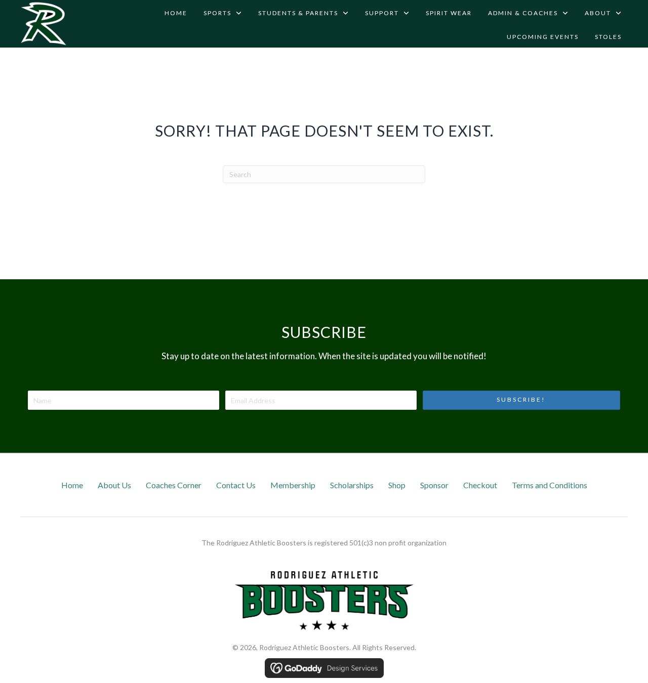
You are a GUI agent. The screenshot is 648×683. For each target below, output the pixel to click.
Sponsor (434, 485)
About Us (114, 485)
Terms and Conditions (549, 485)
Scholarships (352, 485)
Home (72, 485)
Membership (292, 485)
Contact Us (236, 485)
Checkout (480, 485)
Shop (397, 485)
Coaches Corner (173, 485)
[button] (521, 400)
